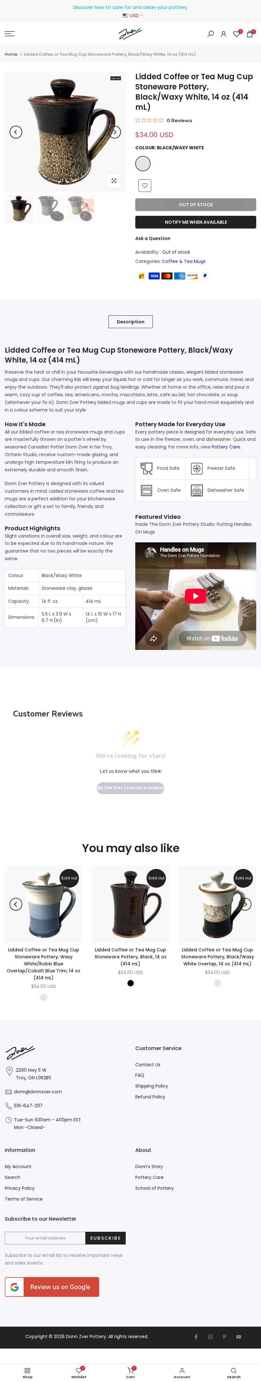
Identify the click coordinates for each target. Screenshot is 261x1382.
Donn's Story (149, 1166)
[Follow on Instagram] (210, 1337)
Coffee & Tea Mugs (184, 261)
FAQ (139, 1075)
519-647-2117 (28, 1106)
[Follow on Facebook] (196, 1337)
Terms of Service (24, 1199)
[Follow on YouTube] (238, 1337)
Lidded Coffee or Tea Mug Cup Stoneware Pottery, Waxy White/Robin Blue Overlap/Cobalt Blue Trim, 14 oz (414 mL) (43, 964)
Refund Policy (150, 1097)
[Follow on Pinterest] (224, 1337)
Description (131, 322)
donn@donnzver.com (38, 1092)
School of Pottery (154, 1188)
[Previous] (16, 132)
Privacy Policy (20, 1188)
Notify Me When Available (196, 222)
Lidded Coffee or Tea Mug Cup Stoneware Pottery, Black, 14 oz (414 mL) (130, 957)
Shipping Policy (151, 1086)
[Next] (114, 132)
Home (11, 54)
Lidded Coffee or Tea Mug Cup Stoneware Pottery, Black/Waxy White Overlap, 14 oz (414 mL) (217, 957)
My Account (18, 1166)
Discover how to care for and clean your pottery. (130, 7)
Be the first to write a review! (130, 788)
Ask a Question (152, 238)
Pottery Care (226, 447)
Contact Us (147, 1064)
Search (12, 1177)
